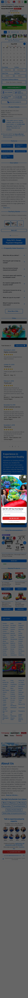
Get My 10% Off (14, 518)
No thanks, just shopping (14, 521)
